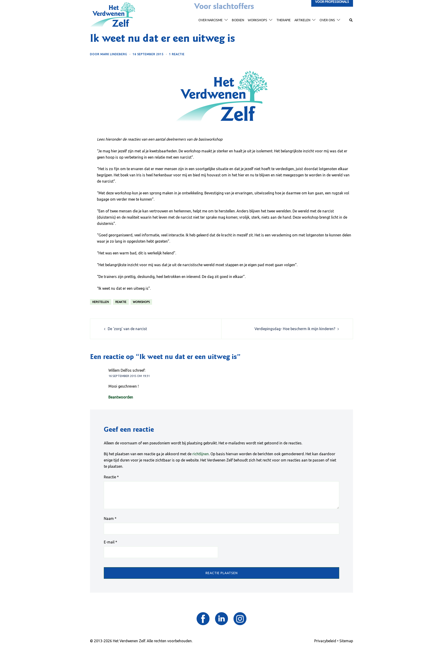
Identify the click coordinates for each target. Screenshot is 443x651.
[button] (351, 20)
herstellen (100, 301)
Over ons (327, 20)
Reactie (111, 477)
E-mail (110, 542)
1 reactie (177, 54)
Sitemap (346, 641)
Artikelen (302, 20)
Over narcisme (210, 20)
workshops (141, 301)
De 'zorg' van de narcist (127, 329)
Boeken (238, 20)
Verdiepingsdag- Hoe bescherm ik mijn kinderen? (294, 329)
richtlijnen (200, 454)
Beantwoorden (120, 397)
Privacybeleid (325, 641)
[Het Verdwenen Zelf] (112, 14)
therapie (283, 20)
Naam (110, 518)
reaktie (120, 301)
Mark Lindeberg (113, 54)
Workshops (257, 20)
